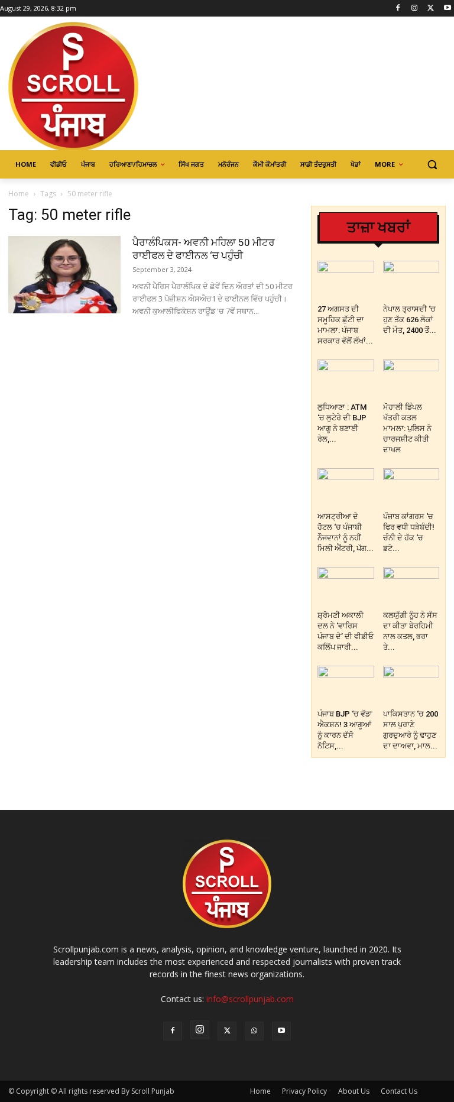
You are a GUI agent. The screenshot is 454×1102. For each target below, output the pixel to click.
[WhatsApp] (254, 1031)
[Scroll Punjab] (88, 87)
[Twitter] (430, 8)
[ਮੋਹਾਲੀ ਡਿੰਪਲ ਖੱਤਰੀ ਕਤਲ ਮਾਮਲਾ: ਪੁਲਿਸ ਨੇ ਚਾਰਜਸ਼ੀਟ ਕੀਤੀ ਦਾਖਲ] (411, 378)
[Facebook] (398, 8)
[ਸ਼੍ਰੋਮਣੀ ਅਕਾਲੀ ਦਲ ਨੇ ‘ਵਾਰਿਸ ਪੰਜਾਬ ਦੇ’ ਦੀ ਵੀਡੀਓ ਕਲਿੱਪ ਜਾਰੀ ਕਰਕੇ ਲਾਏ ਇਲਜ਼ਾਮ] (345, 586)
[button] (432, 165)
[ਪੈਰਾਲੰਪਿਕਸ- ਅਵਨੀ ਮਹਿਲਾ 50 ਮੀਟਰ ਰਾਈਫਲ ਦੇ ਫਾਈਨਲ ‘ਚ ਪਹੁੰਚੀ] (64, 274)
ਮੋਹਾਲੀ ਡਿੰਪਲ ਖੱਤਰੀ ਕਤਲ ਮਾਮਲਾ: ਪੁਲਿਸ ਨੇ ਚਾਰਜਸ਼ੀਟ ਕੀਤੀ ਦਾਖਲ (407, 428)
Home (18, 194)
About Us (353, 1091)
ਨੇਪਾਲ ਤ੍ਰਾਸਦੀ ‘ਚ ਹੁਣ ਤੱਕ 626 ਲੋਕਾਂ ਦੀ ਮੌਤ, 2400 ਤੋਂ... (409, 319)
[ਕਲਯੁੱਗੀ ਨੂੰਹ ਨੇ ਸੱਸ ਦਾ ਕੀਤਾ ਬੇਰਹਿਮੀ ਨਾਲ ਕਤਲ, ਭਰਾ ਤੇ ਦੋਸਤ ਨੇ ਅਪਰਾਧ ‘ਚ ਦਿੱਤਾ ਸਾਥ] (411, 586)
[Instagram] (414, 8)
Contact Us (399, 1091)
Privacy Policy (304, 1091)
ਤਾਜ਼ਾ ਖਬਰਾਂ (378, 227)
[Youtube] (447, 8)
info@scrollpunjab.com (250, 998)
